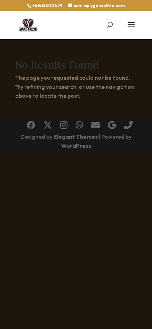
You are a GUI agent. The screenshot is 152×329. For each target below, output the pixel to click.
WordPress (76, 145)
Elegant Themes (75, 136)
